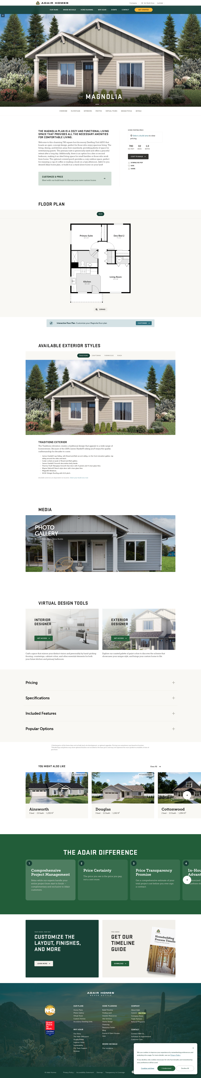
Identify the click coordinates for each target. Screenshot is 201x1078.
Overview (63, 111)
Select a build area (140, 136)
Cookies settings (147, 1068)
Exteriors (88, 111)
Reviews (77, 1051)
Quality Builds (79, 1039)
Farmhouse (109, 355)
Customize (142, 323)
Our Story (77, 1034)
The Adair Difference (81, 1036)
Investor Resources (109, 1016)
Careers (134, 1013)
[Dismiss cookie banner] (193, 1047)
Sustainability (78, 1045)
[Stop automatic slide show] (3, 15)
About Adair (135, 1010)
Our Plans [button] (54, 10)
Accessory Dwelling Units (83, 1022)
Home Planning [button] (87, 10)
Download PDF (137, 162)
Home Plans (78, 1010)
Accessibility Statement (85, 1072)
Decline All (185, 1068)
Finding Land (107, 1013)
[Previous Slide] (5, 56)
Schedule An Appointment (141, 1036)
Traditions (83, 355)
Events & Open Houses (111, 1033)
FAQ (104, 1036)
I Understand (166, 1068)
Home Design (107, 1022)
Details (139, 111)
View (40, 559)
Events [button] (114, 10)
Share (133, 169)
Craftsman (96, 355)
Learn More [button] (42, 963)
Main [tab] (100, 214)
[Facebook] (133, 1072)
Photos (99, 111)
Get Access (42, 638)
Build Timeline (107, 1010)
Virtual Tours (111, 111)
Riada (119, 355)
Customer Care (137, 1039)
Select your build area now (79, 478)
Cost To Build (137, 156)
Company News (137, 1016)
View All (153, 767)
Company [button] (133, 3)
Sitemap (100, 1072)
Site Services (107, 1019)
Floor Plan (75, 111)
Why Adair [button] (102, 10)
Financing (105, 1024)
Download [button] (118, 963)
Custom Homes (79, 1019)
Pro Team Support (80, 1048)
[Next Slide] (195, 56)
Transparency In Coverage (115, 1072)
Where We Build (69, 10)
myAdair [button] (160, 3)
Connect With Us (137, 1034)
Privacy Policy (68, 1072)
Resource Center (108, 1027)
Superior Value (79, 1042)
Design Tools (126, 111)
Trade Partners (136, 1019)
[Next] (187, 880)
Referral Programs (138, 1022)
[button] (104, 179)
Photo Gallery (79, 1013)
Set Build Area (149, 3)
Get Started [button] (143, 10)
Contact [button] (125, 10)
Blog (104, 1030)
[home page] (52, 3)
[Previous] (14, 795)
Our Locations (107, 1048)
